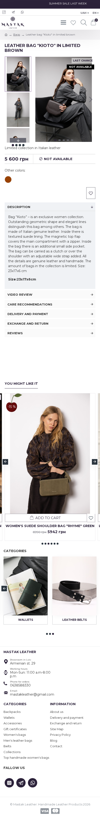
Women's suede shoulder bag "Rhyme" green (50, 526)
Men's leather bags (73, 619)
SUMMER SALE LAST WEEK (65, 3)
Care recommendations (29, 304)
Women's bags (25, 619)
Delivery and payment (27, 314)
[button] (36, 99)
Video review (19, 294)
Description (18, 207)
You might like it (21, 384)
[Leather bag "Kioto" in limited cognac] (8, 180)
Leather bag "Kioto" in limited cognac (8, 179)
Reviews (15, 333)
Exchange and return (27, 323)
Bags (16, 34)
